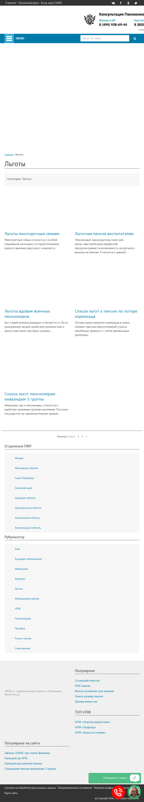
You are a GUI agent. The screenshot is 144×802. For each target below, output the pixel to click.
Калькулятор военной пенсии (23, 763)
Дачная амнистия (86, 701)
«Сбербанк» (27, 91)
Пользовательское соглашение (75, 787)
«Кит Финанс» (29, 96)
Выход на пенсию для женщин (94, 691)
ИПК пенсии (82, 686)
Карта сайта (10, 793)
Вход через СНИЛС (51, 3)
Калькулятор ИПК (16, 758)
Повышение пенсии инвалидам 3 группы (30, 768)
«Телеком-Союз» (30, 122)
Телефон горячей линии (27, 75)
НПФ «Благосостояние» (90, 732)
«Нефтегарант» (30, 133)
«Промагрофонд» (31, 112)
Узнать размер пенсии (89, 696)
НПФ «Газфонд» (85, 727)
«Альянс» (25, 101)
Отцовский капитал (87, 680)
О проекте (10, 3)
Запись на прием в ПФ (26, 70)
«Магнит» (26, 127)
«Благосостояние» (31, 106)
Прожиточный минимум (27, 80)
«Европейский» (29, 148)
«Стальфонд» (28, 117)
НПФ (15, 85)
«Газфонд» (26, 138)
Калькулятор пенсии (25, 64)
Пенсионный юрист (28, 3)
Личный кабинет (24, 36)
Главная (8, 154)
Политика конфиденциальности (111, 787)
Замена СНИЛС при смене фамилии (27, 753)
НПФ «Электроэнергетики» (92, 722)
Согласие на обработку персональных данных (30, 787)
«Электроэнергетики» (33, 143)
